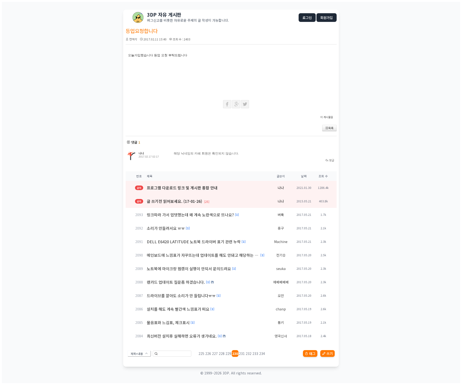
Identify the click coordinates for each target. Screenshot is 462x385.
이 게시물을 (326, 117)
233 (255, 353)
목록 (331, 128)
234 (262, 353)
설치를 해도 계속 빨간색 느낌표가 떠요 (178, 309)
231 (242, 353)
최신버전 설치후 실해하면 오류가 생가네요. (182, 336)
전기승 (281, 255)
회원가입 (326, 17)
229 (228, 353)
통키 (281, 322)
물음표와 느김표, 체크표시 (168, 322)
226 (208, 353)
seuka (281, 268)
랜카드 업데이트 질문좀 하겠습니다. (176, 282)
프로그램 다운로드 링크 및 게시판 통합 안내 (182, 188)
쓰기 (330, 353)
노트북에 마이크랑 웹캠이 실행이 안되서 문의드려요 (189, 268)
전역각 (133, 39)
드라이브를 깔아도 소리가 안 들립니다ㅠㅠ (181, 295)
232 (248, 353)
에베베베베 (281, 282)
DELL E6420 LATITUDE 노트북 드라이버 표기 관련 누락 (194, 241)
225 (201, 353)
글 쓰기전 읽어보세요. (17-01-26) (178, 201)
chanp (281, 309)
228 (222, 353)
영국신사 (281, 336)
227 (215, 353)
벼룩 (281, 214)
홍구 (281, 228)
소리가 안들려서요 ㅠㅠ (166, 228)
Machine (281, 241)
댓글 (331, 160)
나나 (141, 153)
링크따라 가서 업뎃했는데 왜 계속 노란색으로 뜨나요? (190, 215)
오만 (281, 295)
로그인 (307, 17)
